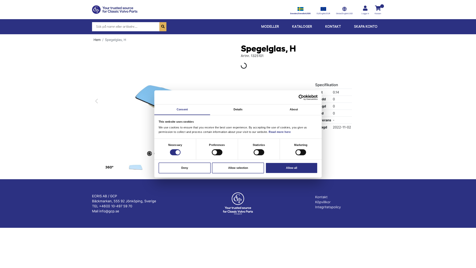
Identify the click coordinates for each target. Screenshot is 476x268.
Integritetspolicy (328, 207)
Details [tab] (238, 109)
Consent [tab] (182, 109)
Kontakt (333, 26)
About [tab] (294, 109)
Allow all (291, 167)
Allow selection (238, 167)
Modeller (270, 26)
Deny (184, 167)
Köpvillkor (323, 202)
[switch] (217, 152)
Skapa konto (365, 26)
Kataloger (302, 26)
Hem (97, 40)
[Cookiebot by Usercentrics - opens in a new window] (301, 97)
